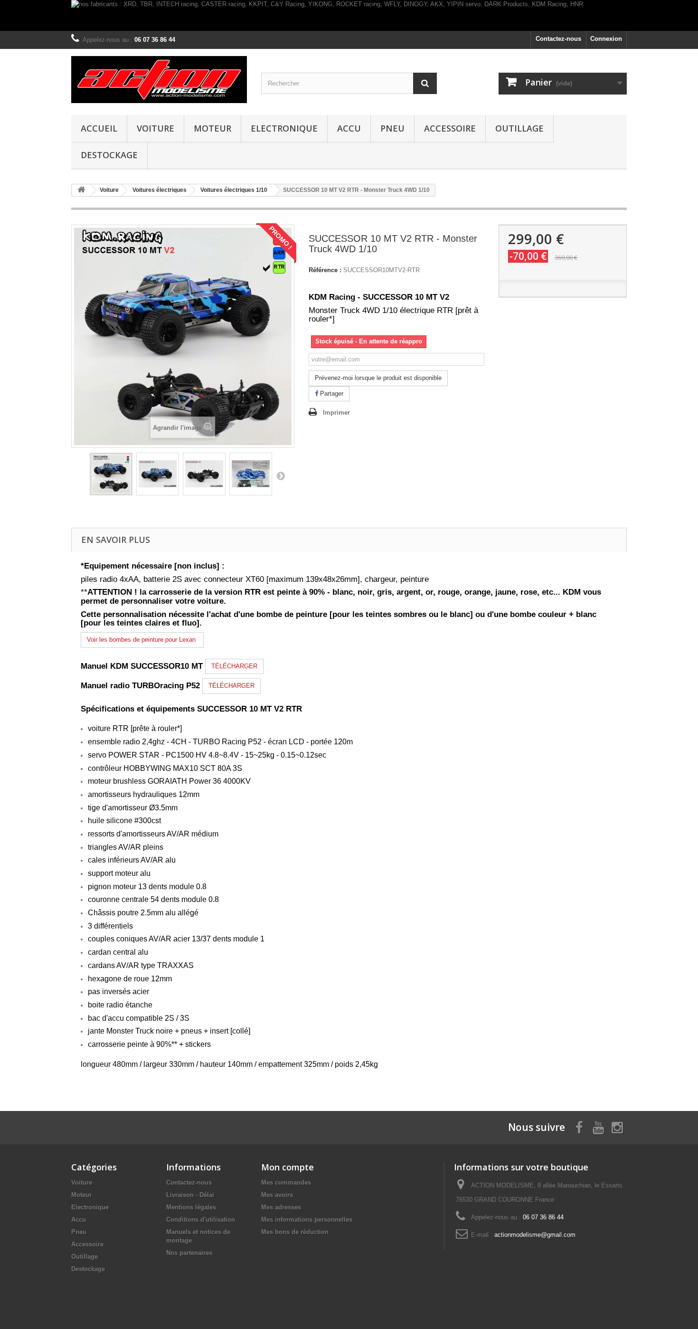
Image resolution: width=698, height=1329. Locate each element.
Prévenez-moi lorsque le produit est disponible (378, 377)
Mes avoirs (277, 1194)
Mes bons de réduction (295, 1231)
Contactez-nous (558, 38)
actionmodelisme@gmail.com (534, 1234)
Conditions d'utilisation (200, 1219)
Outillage (519, 128)
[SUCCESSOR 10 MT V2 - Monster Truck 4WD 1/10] (111, 474)
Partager (330, 393)
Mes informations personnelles (306, 1219)
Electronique (284, 128)
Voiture (155, 128)
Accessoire (450, 128)
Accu (349, 128)
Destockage (109, 155)
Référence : (325, 270)
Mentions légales (191, 1207)
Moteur (212, 128)
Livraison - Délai (190, 1194)
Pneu (392, 128)
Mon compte (287, 1167)
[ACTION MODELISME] (159, 79)
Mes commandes (286, 1182)
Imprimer (336, 412)
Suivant (280, 475)
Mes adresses (281, 1207)
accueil (99, 128)
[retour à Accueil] (81, 190)
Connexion (606, 38)
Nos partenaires (189, 1252)
